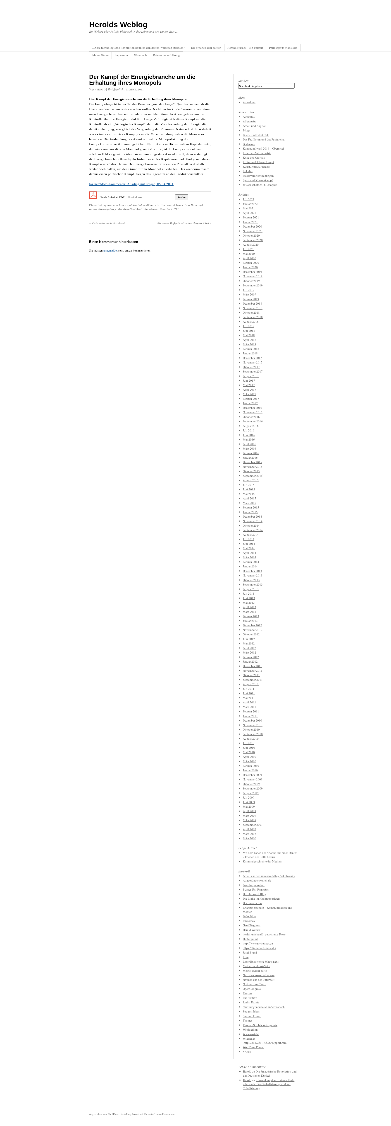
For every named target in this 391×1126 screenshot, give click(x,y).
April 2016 (249, 444)
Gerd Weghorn (251, 925)
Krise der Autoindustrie (257, 153)
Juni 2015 (249, 489)
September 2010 (253, 734)
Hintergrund (250, 939)
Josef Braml (250, 952)
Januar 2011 (250, 716)
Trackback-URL (169, 209)
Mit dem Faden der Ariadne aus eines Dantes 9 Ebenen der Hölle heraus (270, 855)
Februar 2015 (251, 507)
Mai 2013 (249, 603)
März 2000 (249, 838)
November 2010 (252, 725)
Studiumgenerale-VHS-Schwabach (264, 1007)
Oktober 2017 (251, 367)
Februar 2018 (251, 349)
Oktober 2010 (251, 729)
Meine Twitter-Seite (255, 971)
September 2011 (253, 680)
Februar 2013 (251, 616)
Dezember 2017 (252, 358)
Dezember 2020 (252, 226)
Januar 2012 (250, 661)
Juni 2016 (249, 435)
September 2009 (253, 788)
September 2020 (253, 240)
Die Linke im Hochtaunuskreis (261, 898)
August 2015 (251, 480)
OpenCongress (252, 989)
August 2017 (251, 376)
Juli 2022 (248, 199)
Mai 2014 (249, 548)
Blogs (246, 130)
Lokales (248, 171)
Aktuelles (249, 117)
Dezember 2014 (252, 516)
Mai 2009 (249, 806)
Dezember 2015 (252, 462)
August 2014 (251, 535)
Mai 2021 (249, 208)
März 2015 (249, 503)
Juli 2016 (248, 430)
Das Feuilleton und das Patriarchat (264, 139)
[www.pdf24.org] (93, 197)
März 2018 (249, 344)
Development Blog (254, 894)
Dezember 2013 (252, 571)
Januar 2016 (250, 457)
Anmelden (249, 102)
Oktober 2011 (251, 675)
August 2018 (251, 322)
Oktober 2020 (251, 235)
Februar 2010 (251, 766)
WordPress (112, 1114)
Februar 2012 (251, 657)
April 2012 (249, 648)
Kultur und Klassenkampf (258, 162)
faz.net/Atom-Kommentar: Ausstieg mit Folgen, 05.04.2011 (131, 184)
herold (100, 89)
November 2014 (252, 521)
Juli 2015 (248, 485)
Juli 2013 (248, 593)
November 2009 (252, 779)
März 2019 (249, 294)
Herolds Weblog (118, 24)
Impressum (121, 55)
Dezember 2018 (252, 303)
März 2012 (249, 652)
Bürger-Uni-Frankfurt (256, 889)
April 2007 (249, 829)
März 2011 (249, 707)
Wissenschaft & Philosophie (260, 185)
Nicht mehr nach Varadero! (107, 223)
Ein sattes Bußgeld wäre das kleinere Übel (184, 223)
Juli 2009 (248, 797)
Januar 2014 (250, 566)
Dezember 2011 (252, 666)
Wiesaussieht (251, 1034)
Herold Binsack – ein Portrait (245, 48)
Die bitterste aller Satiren (206, 48)
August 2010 (251, 738)
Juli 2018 (248, 326)
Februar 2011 (251, 711)
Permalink (197, 205)
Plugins (247, 993)
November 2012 (252, 630)
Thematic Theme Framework (159, 1114)
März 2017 (249, 394)
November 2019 (252, 276)
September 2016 (253, 421)
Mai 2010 (249, 752)
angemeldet (110, 250)
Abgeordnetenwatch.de (257, 880)
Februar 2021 (251, 217)
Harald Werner (251, 930)
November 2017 (252, 362)
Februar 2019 (251, 299)
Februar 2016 (251, 453)
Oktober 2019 (251, 281)
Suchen (243, 80)
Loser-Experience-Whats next (261, 961)
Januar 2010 (250, 770)
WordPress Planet (253, 1047)
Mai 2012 (249, 643)
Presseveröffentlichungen (258, 176)
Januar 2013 (250, 621)
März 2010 (249, 761)
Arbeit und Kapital (130, 205)
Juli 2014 (248, 539)
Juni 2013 (249, 598)
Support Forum (252, 1016)
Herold (247, 1071)
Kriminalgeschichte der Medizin (262, 861)
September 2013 (253, 584)
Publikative (250, 998)
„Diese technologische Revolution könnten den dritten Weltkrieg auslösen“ (138, 48)
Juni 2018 (249, 331)
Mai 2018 (249, 335)
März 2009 (249, 816)
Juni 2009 (249, 802)
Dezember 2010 (252, 720)
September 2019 (253, 285)
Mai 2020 (249, 254)
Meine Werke (100, 55)
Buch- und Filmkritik (256, 135)
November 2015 (252, 467)
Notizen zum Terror (254, 984)
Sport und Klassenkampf (258, 180)
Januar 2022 (250, 204)
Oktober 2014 (251, 525)
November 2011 (252, 670)
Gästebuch (140, 55)
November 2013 (252, 575)
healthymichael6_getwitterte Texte (264, 934)
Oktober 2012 (251, 634)
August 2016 (251, 426)
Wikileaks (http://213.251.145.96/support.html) (265, 1040)
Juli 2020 (248, 249)
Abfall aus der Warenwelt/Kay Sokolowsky (269, 876)
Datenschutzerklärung (166, 55)
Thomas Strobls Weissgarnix (260, 1025)
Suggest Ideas (251, 1011)
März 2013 (249, 612)
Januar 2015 (250, 512)
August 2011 (251, 684)
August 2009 (251, 793)
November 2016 (252, 412)
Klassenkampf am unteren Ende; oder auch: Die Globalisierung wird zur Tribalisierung (269, 1084)
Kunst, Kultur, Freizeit (256, 167)
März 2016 (249, 448)
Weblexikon (250, 1029)
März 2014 (249, 557)
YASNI (247, 1052)
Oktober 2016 (251, 417)
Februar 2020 (251, 263)
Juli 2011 (248, 689)
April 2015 (249, 498)
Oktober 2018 (251, 312)
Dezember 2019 (252, 272)
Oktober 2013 (251, 580)
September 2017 (253, 371)
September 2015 (253, 476)
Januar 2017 (250, 403)
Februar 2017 (251, 399)
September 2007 (253, 825)
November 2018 (252, 308)
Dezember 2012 (252, 625)
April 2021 (249, 213)
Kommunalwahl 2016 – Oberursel (263, 148)
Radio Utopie (251, 1002)
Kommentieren (107, 209)
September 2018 (253, 317)
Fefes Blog (249, 916)
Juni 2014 (249, 544)
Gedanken (249, 144)
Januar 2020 (250, 267)
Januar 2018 (250, 353)
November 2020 (252, 231)
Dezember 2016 (252, 408)
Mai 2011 (249, 698)
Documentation (252, 903)
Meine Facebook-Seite (256, 966)
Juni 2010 (249, 748)
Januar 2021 (250, 222)
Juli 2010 (248, 743)
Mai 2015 (249, 494)
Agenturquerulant (254, 885)
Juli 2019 (248, 290)
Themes (247, 1020)
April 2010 (249, 757)
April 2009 (249, 811)
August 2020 (251, 244)
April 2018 (249, 340)
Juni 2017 (249, 380)
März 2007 (249, 834)
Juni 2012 (249, 639)
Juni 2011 (249, 693)
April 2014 (249, 553)
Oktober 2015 (251, 471)
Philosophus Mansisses (283, 48)
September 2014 (253, 530)
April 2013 (249, 607)
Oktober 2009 (251, 784)
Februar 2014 (251, 562)
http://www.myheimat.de (258, 943)
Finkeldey (249, 921)
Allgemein (249, 121)
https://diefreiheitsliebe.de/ (259, 948)
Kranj (246, 957)
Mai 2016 (249, 439)
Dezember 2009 (252, 775)
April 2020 (249, 258)
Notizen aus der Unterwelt (258, 980)
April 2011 (249, 702)
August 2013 (251, 589)
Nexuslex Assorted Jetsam (258, 975)
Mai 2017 (249, 385)
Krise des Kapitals (254, 157)
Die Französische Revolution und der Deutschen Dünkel (270, 1073)
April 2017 (249, 389)
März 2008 (249, 820)
